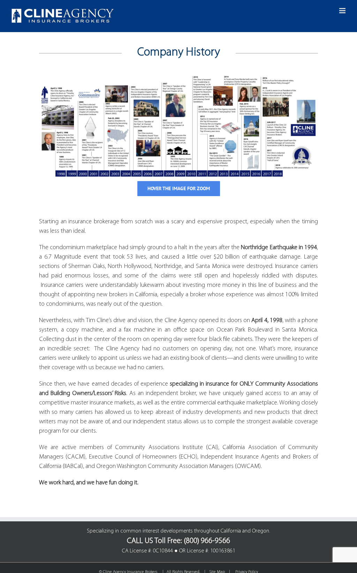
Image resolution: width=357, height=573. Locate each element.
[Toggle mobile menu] (343, 10)
